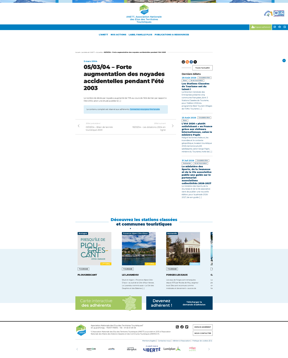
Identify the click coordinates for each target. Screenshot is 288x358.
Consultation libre (204, 77)
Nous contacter (203, 333)
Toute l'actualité (202, 68)
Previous (77, 349)
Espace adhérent (263, 27)
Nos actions (118, 35)
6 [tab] (147, 228)
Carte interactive (96, 303)
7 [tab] (151, 228)
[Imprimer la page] (183, 62)
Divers (185, 80)
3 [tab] (137, 228)
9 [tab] (157, 228)
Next (209, 349)
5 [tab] (144, 228)
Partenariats (187, 163)
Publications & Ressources (172, 35)
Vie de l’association (197, 80)
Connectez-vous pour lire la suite (145, 109)
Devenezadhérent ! (178, 303)
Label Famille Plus (140, 35)
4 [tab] (141, 228)
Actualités (99, 52)
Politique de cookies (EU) (202, 341)
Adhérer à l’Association (181, 341)
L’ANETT (103, 35)
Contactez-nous (164, 341)
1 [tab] (130, 228)
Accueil (77, 52)
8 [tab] (154, 228)
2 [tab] (134, 228)
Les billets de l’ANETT (88, 52)
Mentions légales (149, 341)
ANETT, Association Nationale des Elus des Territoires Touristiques (144, 19)
